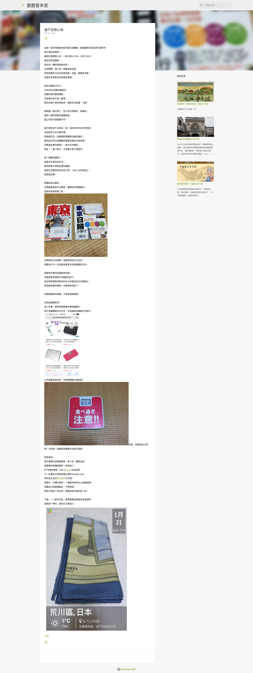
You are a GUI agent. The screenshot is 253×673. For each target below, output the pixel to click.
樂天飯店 (61, 478)
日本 (46, 636)
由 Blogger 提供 (128, 669)
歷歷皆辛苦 (37, 5)
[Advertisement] (168, 114)
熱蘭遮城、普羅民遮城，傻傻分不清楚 (192, 104)
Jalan (68, 470)
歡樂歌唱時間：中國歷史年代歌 (190, 184)
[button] (45, 38)
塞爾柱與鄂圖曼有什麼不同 (188, 139)
